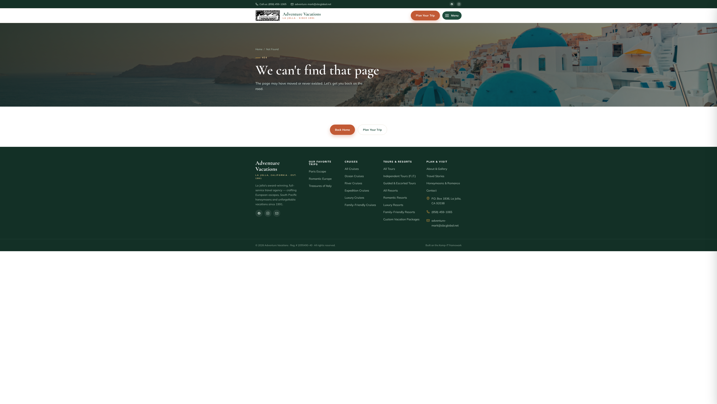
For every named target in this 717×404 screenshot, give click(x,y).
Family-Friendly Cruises (360, 205)
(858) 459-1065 (442, 212)
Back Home (342, 129)
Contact (431, 190)
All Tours (389, 169)
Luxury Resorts (393, 205)
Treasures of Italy (320, 186)
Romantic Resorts (395, 197)
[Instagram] (459, 4)
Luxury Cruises (354, 197)
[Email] (276, 213)
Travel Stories (435, 176)
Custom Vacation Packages (401, 219)
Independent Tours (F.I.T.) (399, 176)
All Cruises (352, 169)
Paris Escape (317, 171)
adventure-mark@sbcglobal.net (445, 223)
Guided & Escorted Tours (399, 183)
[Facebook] (451, 4)
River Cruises (353, 183)
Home (258, 49)
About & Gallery (436, 169)
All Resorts (390, 190)
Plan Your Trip (425, 15)
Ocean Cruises (354, 176)
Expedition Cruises (357, 190)
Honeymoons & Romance (443, 183)
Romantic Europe (320, 178)
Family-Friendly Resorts (399, 212)
